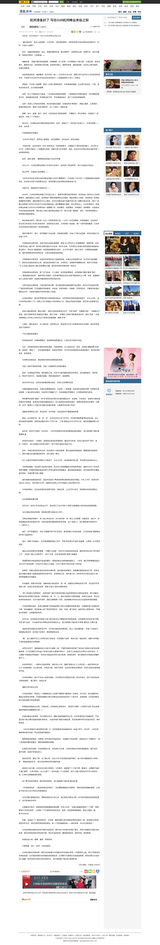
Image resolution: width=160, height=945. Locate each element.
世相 (80, 6)
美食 (132, 6)
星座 (137, 6)
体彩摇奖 (92, 893)
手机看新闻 (88, 32)
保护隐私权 (86, 935)
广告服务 (64, 935)
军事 (34, 6)
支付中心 (50, 935)
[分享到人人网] (80, 32)
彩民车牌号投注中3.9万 (32, 893)
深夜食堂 (125, 25)
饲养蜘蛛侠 (118, 22)
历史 (45, 6)
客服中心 (71, 935)
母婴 (120, 6)
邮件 (81, 2)
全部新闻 (119, 935)
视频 (63, 6)
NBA (57, 6)
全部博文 (126, 935)
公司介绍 (105, 935)
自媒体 (136, 234)
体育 (51, 6)
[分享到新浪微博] (72, 32)
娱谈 (68, 6)
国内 (120, 12)
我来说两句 (38, 27)
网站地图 (112, 935)
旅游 (126, 6)
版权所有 (101, 938)
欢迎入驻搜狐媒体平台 (133, 2)
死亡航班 (112, 22)
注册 (67, 2)
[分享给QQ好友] (77, 32)
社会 (130, 12)
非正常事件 (112, 25)
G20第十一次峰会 (48, 12)
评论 (139, 12)
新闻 (28, 6)
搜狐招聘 (57, 935)
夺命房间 (126, 22)
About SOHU (96, 935)
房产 (97, 6)
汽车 (92, 6)
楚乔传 (131, 25)
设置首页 (34, 935)
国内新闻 (37, 12)
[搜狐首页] (24, 2)
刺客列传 (137, 25)
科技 (86, 6)
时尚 (103, 6)
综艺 (127, 234)
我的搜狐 (75, 2)
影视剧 (117, 234)
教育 (114, 6)
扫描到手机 (96, 26)
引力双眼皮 (133, 22)
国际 (125, 12)
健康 (109, 6)
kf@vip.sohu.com (128, 394)
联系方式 (79, 935)
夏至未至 (119, 25)
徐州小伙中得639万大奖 (78, 893)
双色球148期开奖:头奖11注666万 (55, 893)
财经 (74, 6)
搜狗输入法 (41, 935)
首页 (22, 6)
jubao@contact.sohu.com (88, 941)
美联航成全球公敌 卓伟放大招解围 (124, 92)
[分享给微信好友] (90, 871)
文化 (40, 6)
